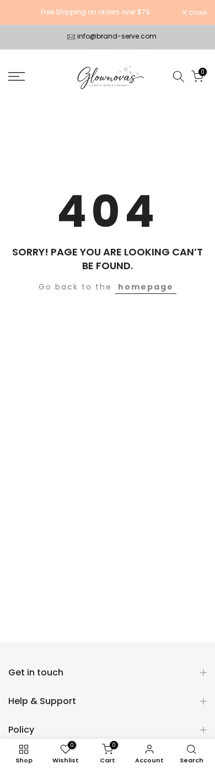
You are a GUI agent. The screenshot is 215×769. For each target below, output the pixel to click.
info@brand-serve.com (117, 36)
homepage (146, 286)
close (197, 12)
